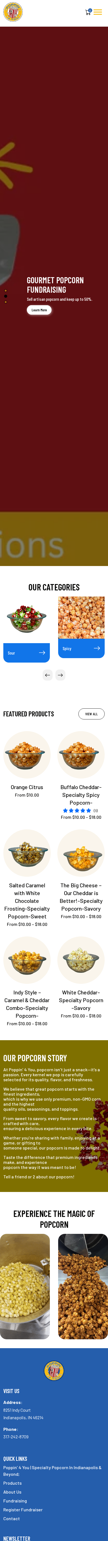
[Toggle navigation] (98, 12)
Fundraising (15, 1500)
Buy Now (27, 317)
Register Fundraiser (23, 1509)
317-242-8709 (16, 1436)
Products (12, 1483)
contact (11, 1518)
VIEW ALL (91, 714)
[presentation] (48, 675)
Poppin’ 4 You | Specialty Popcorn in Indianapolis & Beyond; (52, 1471)
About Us (12, 1491)
